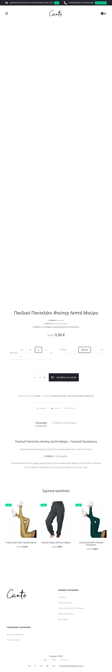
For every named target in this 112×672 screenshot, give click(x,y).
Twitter (57, 408)
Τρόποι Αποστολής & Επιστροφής (71, 608)
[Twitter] (29, 666)
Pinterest (71, 408)
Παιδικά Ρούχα (89, 396)
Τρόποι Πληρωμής (65, 603)
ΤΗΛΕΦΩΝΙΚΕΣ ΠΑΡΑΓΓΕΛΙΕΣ (87, 2)
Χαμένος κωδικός (13, 640)
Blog (45, 660)
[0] (105, 13)
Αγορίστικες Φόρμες (59, 396)
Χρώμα (63, 349)
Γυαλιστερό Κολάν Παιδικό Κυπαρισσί (91, 543)
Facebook (43, 408)
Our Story (61, 597)
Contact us (65, 660)
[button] (21, 350)
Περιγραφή (41, 422)
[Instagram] (41, 666)
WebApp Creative (76, 666)
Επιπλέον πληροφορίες (65, 422)
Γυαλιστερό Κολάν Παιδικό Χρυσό (21, 542)
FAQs (54, 660)
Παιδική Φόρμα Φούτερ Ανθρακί (56, 542)
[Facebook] (35, 666)
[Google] (54, 666)
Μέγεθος (14, 353)
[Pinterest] (47, 666)
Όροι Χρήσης (63, 619)
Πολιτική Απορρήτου (66, 614)
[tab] (41, 422)
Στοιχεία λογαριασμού (15, 634)
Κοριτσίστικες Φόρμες (75, 396)
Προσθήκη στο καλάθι (66, 377)
